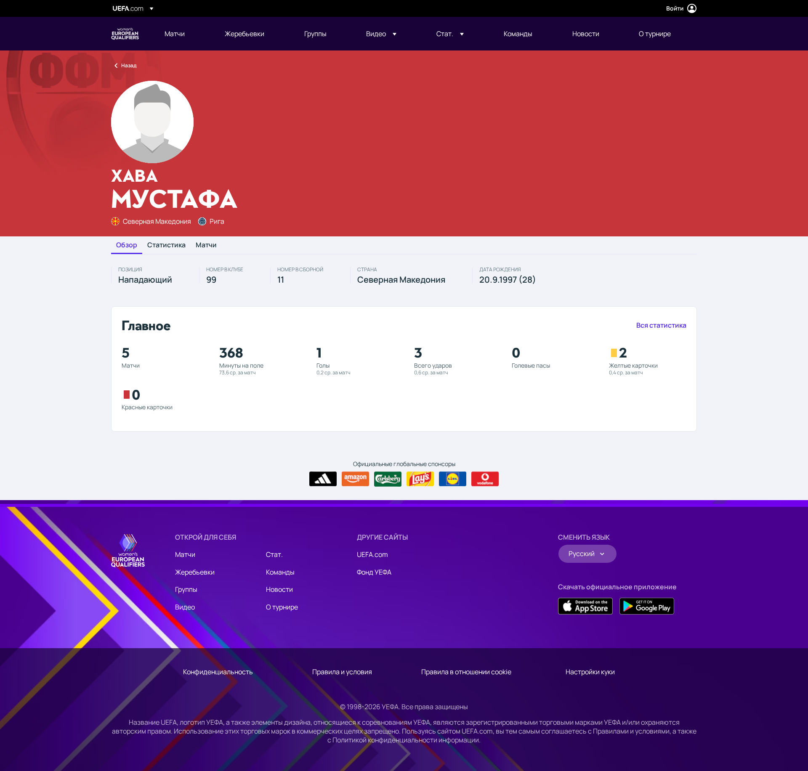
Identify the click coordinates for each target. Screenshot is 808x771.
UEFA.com (372, 554)
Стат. (274, 554)
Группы (186, 589)
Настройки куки (590, 671)
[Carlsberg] (387, 479)
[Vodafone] (485, 479)
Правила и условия (342, 671)
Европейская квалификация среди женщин (125, 33)
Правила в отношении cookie (466, 671)
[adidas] (323, 479)
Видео (185, 607)
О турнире (282, 607)
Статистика (166, 245)
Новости (279, 589)
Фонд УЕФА (374, 572)
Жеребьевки (195, 572)
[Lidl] (452, 479)
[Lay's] (420, 479)
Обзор (126, 245)
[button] (381, 34)
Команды (280, 572)
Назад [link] (128, 65)
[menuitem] (184, 34)
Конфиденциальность (218, 671)
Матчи (206, 245)
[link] (174, 34)
